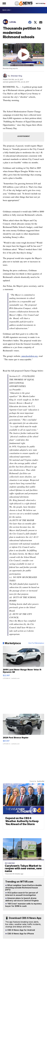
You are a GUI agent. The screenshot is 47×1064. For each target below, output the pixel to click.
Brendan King (16, 76)
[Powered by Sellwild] (40, 781)
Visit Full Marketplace (36, 643)
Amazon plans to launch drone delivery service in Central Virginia (22, 899)
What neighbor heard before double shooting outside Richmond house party (23, 887)
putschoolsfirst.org (29, 356)
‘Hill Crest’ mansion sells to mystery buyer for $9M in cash (23, 905)
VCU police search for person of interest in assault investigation (21, 894)
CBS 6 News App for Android (21, 930)
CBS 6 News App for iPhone (20, 934)
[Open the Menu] (4, 3)
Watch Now (40, 3)
